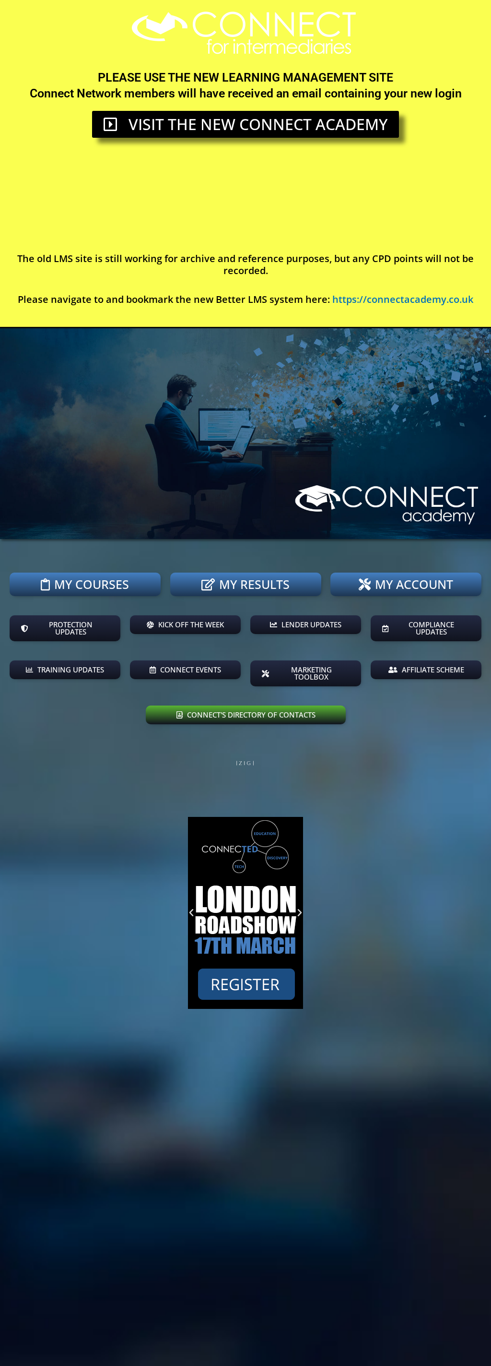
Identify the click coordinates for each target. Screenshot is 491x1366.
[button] (191, 913)
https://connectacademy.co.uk (402, 299)
